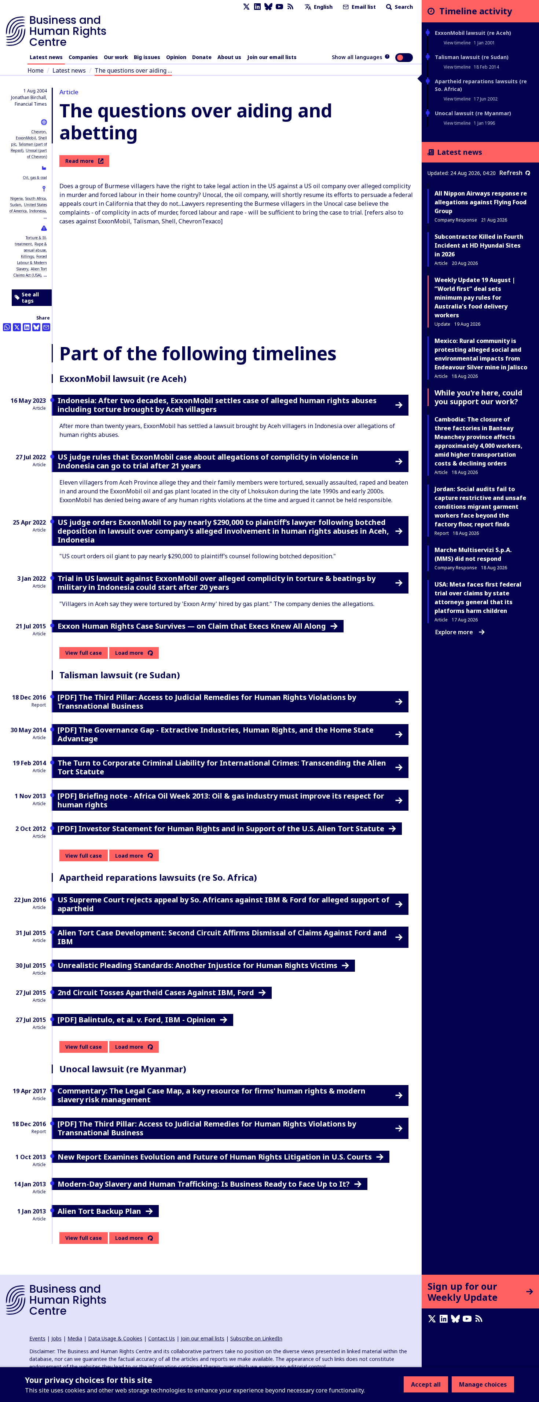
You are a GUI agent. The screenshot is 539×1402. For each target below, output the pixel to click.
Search (403, 6)
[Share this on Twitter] (17, 327)
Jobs (56, 1338)
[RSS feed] (290, 7)
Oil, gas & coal (35, 177)
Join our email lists (272, 57)
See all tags (30, 297)
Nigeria (16, 198)
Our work (116, 57)
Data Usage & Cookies (115, 1338)
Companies (83, 57)
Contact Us (161, 1338)
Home (35, 70)
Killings (27, 256)
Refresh (510, 173)
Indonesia (37, 210)
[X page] (246, 7)
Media (74, 1338)
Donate (202, 57)
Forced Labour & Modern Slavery (31, 262)
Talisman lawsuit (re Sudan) (472, 57)
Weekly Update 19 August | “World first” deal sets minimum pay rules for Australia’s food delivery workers (474, 297)
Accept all (426, 1384)
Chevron (38, 131)
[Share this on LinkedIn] (27, 327)
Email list (363, 6)
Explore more (454, 632)
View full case (83, 652)
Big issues (147, 57)
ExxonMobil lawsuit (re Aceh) (473, 32)
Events (37, 1338)
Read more (79, 160)
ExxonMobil (26, 137)
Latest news (46, 57)
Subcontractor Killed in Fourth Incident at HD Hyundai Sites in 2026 (478, 245)
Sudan (15, 204)
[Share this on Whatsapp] (7, 327)
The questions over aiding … (133, 70)
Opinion (176, 57)
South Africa (35, 198)
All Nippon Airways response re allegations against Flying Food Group (480, 202)
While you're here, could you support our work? (478, 397)
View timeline (457, 43)
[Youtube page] (279, 7)
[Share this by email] (46, 327)
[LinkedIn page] (257, 7)
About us (229, 57)
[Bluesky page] (268, 7)
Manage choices (483, 1384)
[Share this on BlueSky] (36, 327)
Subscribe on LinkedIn (256, 1338)
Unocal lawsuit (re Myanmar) (473, 113)
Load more (129, 653)
